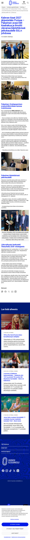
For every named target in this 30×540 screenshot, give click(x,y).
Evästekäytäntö (7, 537)
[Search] (28, 3)
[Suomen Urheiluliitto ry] (14, 3)
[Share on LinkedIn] (15, 292)
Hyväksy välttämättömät (15, 529)
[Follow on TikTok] (10, 471)
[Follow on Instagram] (7, 471)
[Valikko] (2, 3)
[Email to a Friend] (12, 292)
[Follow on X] (14, 471)
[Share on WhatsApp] (2, 292)
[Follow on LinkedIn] (18, 471)
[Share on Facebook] (5, 292)
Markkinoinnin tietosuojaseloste (18, 537)
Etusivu (3, 7)
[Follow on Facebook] (3, 471)
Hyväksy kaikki (15, 524)
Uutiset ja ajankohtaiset (13, 7)
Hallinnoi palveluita (14, 519)
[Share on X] (9, 292)
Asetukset (15, 533)
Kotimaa (22, 7)
